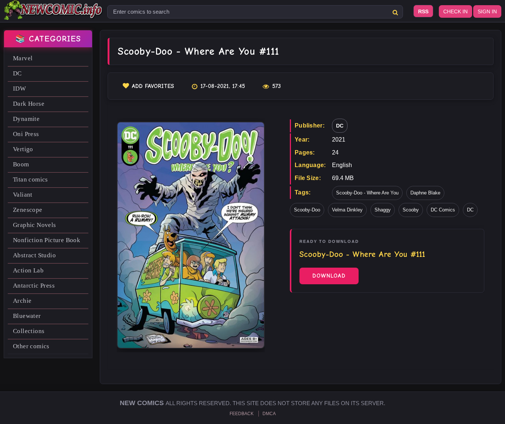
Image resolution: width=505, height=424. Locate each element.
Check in (455, 11)
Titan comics (30, 179)
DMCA (269, 413)
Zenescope (28, 209)
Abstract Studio (34, 255)
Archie (22, 300)
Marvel (23, 58)
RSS (423, 11)
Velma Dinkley (347, 210)
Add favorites (153, 86)
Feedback (242, 413)
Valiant (23, 194)
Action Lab (28, 270)
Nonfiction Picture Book (46, 240)
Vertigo (23, 149)
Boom (21, 164)
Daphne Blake (425, 193)
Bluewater (27, 315)
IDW (19, 88)
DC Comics (443, 210)
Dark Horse (28, 103)
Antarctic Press (34, 285)
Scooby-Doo (307, 210)
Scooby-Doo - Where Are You (367, 193)
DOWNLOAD (329, 275)
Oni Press (26, 134)
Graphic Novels (34, 224)
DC (17, 73)
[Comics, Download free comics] (54, 15)
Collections (28, 331)
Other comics (31, 346)
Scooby (411, 210)
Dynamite (26, 118)
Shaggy (382, 210)
